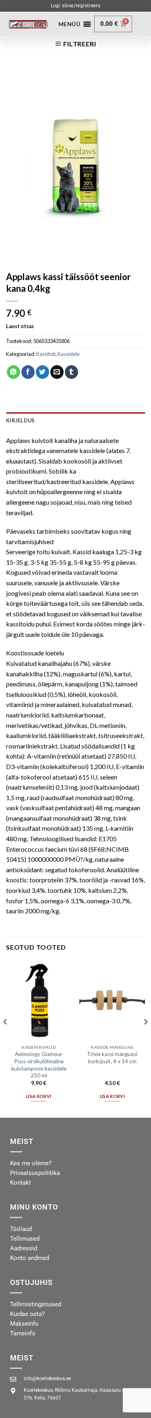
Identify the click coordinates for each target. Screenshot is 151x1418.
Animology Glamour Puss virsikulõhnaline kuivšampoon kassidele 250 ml (38, 1065)
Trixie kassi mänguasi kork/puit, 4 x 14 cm (112, 1058)
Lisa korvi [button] (38, 1096)
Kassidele (69, 354)
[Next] (145, 1038)
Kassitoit (46, 354)
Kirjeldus (20, 420)
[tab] (75, 420)
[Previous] (6, 1038)
